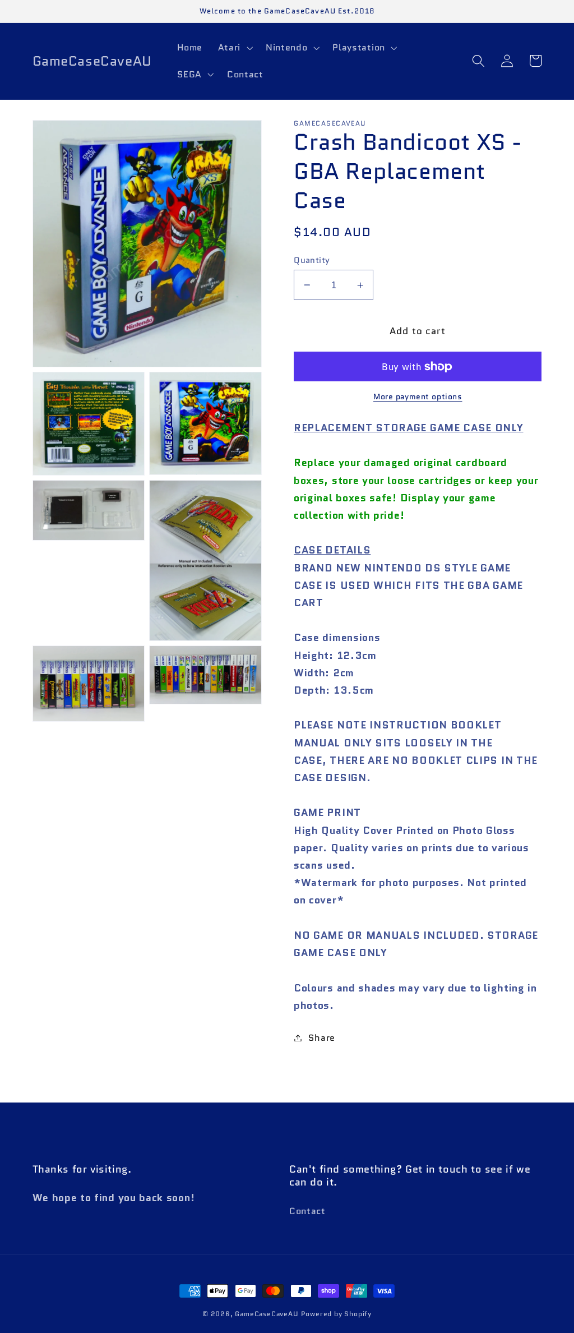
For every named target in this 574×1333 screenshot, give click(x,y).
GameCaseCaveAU (266, 1313)
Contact (307, 1211)
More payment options (417, 396)
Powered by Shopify (336, 1313)
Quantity (312, 260)
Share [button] (321, 1037)
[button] (234, 47)
